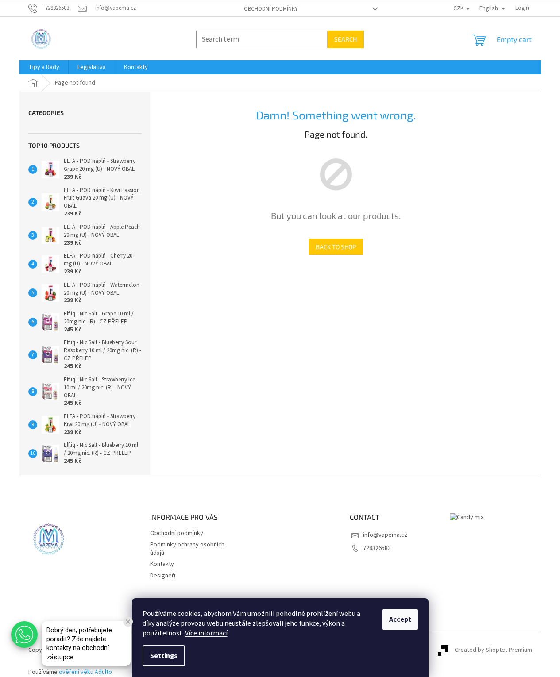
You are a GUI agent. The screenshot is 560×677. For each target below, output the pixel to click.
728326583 (377, 548)
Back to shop (336, 246)
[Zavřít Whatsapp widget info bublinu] (128, 622)
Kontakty (162, 564)
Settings (164, 656)
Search (345, 39)
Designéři (162, 575)
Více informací (206, 633)
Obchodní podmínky (271, 9)
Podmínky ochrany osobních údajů (187, 549)
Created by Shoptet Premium (493, 650)
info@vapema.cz (385, 535)
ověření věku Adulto (85, 672)
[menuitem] (43, 67)
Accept (400, 619)
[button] (24, 634)
